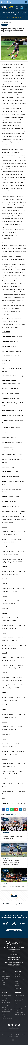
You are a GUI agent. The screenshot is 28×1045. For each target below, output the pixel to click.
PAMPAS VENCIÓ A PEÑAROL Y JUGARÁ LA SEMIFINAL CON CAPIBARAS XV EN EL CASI (11, 862)
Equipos (24, 12)
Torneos (5, 992)
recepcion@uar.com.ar (14, 957)
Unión (4, 971)
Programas (18, 992)
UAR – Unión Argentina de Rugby (11, 12)
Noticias (17, 988)
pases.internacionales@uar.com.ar (14, 962)
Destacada (5, 34)
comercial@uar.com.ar (14, 959)
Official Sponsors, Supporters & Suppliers (14, 916)
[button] (26, 2)
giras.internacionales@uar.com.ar (14, 964)
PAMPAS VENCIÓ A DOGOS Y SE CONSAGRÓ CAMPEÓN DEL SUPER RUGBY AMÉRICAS (12, 836)
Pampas (14, 14)
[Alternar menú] (26, 7)
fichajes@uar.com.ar (14, 965)
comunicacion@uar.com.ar (14, 960)
